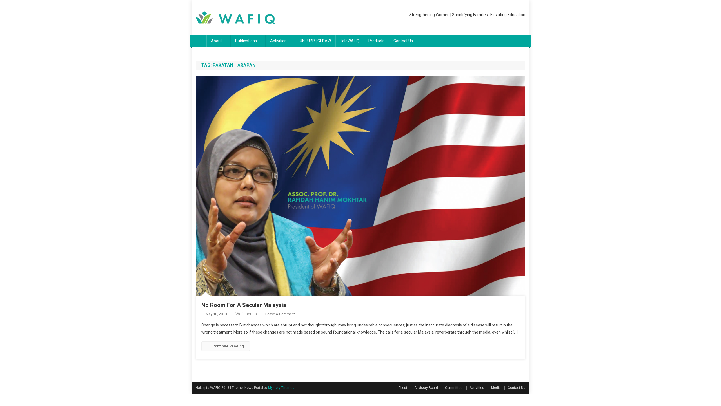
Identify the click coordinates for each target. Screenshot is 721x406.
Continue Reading (228, 346)
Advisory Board (426, 388)
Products (376, 41)
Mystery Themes (281, 388)
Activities (278, 41)
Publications (246, 41)
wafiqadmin (246, 314)
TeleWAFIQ (349, 41)
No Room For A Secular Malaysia (243, 305)
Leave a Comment (280, 314)
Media (496, 388)
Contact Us (403, 41)
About (216, 41)
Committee (453, 388)
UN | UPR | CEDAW (315, 41)
